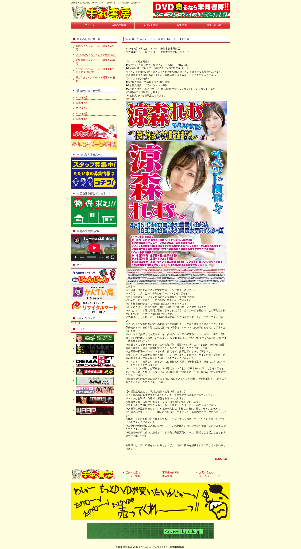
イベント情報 (150, 25)
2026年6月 (81, 108)
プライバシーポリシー (211, 476)
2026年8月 (81, 97)
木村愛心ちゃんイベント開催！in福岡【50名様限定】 (95, 70)
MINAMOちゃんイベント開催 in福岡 (95, 54)
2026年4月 (81, 118)
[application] (94, 248)
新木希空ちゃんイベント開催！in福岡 (95, 48)
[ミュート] (107, 257)
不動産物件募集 (170, 472)
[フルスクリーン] (113, 257)
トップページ (87, 25)
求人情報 (167, 476)
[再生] (76, 257)
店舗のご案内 (118, 25)
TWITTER (131, 99)
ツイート (76, 323)
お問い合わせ (214, 25)
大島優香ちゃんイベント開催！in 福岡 (95, 62)
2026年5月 (81, 113)
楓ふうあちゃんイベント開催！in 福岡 (95, 79)
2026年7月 (81, 102)
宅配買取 (182, 25)
